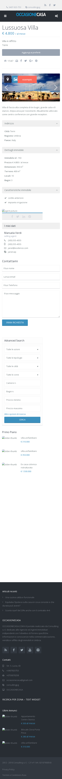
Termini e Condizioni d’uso (14, 775)
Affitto (12, 41)
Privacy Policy (8, 769)
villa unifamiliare (29, 437)
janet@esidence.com (18, 248)
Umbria (17, 135)
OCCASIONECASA (15, 689)
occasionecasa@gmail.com (19, 680)
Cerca (22, 419)
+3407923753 (13, 670)
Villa (4, 41)
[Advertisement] (26, 526)
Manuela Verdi (22, 212)
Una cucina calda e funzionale (19, 597)
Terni (5, 45)
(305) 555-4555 (14, 240)
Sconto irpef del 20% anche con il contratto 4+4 (27, 610)
